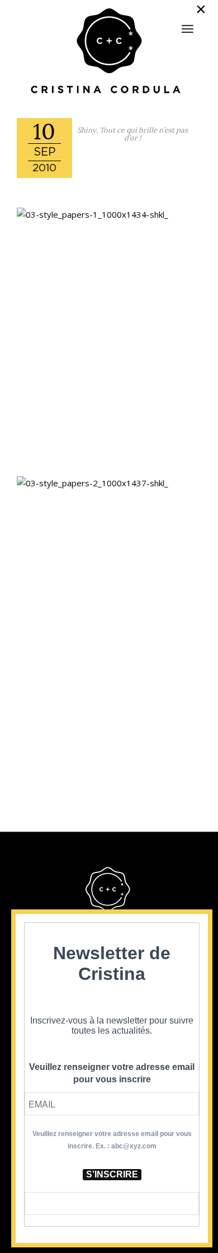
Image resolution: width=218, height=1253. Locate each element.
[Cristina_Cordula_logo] (109, 52)
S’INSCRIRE (112, 1174)
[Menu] (187, 29)
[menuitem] (187, 24)
